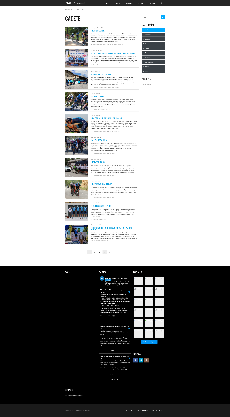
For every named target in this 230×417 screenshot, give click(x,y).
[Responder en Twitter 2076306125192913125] (101, 375)
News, (113, 87)
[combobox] (153, 84)
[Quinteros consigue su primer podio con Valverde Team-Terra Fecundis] (76, 234)
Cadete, (95, 44)
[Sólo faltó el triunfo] (76, 167)
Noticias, (109, 44)
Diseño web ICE (86, 410)
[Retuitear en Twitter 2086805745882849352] (104, 321)
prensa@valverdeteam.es (75, 395)
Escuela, (99, 87)
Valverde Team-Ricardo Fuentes (110, 290)
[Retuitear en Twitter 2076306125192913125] (104, 375)
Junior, (104, 44)
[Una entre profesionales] (76, 145)
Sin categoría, (115, 44)
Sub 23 (121, 44)
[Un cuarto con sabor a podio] (76, 211)
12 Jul (102, 358)
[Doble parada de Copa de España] (76, 189)
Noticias (99, 65)
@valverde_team (125, 290)
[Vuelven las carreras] (76, 36)
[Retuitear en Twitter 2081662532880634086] (104, 351)
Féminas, (99, 44)
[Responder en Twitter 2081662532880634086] (101, 351)
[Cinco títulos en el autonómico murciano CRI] (76, 123)
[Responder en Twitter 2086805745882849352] (101, 321)
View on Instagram (150, 342)
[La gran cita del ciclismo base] (76, 79)
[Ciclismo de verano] (76, 101)
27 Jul (102, 328)
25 (110, 252)
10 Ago (103, 292)
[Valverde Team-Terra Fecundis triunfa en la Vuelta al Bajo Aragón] (76, 58)
